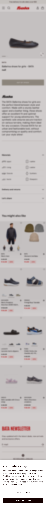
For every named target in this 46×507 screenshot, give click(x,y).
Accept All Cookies (23, 500)
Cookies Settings (23, 493)
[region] (23, 483)
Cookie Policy (16, 484)
